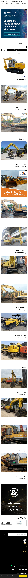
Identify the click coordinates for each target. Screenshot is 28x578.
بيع (2, 3)
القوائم (11, 3)
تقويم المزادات (17, 3)
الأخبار (7, 3)
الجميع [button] (25, 53)
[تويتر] (22, 569)
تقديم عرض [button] (12, 53)
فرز (4, 50)
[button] (14, 547)
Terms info (2, 576)
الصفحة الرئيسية (24, 3)
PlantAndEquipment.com (21, 573)
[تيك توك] (12, 569)
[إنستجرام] (15, 569)
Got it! (23, 576)
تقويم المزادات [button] (19, 53)
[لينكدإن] (25, 569)
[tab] (25, 54)
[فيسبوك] (19, 569)
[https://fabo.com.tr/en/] (11, 523)
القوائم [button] (7, 53)
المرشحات (16, 50)
